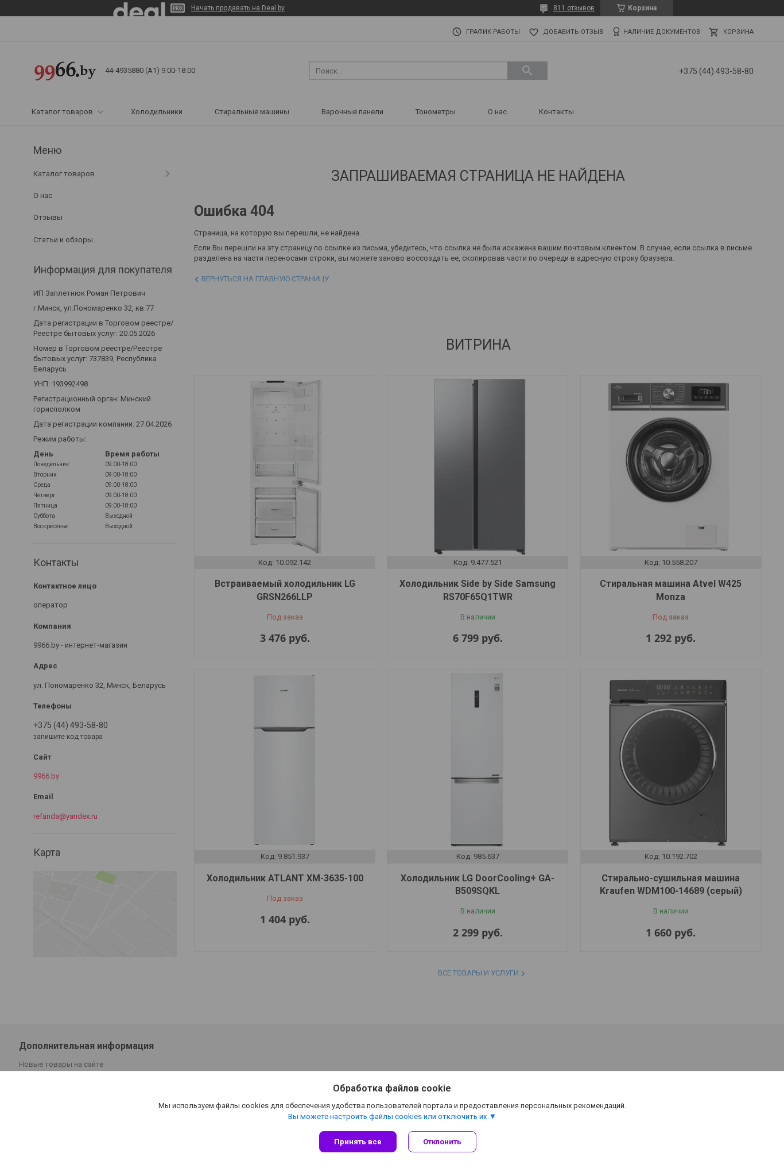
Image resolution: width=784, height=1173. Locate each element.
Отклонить (442, 1141)
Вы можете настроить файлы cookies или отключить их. (388, 1116)
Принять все (358, 1141)
